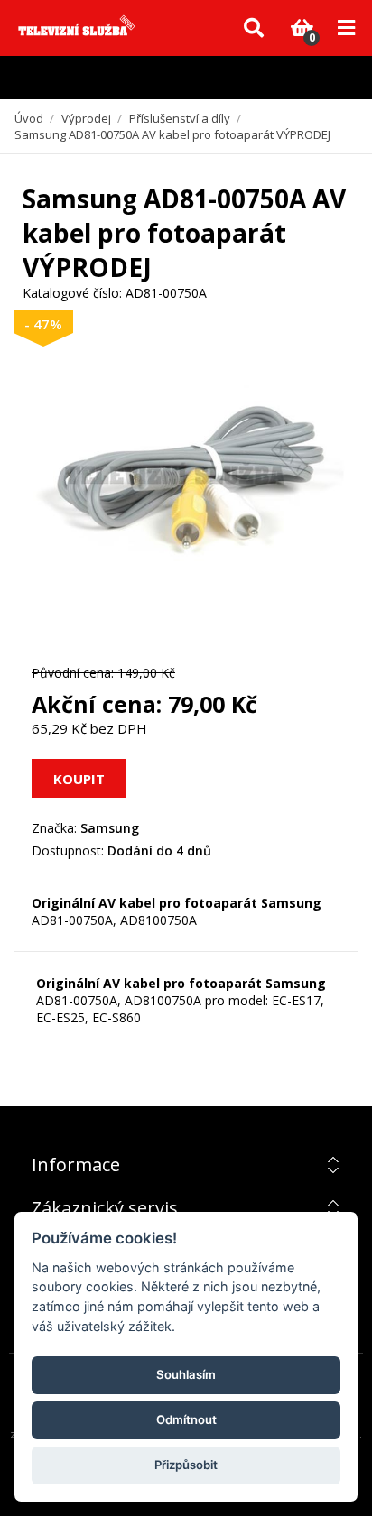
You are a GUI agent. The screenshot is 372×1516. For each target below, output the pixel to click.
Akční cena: (97, 704)
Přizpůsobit (186, 1464)
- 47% (43, 324)
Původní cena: (73, 672)
